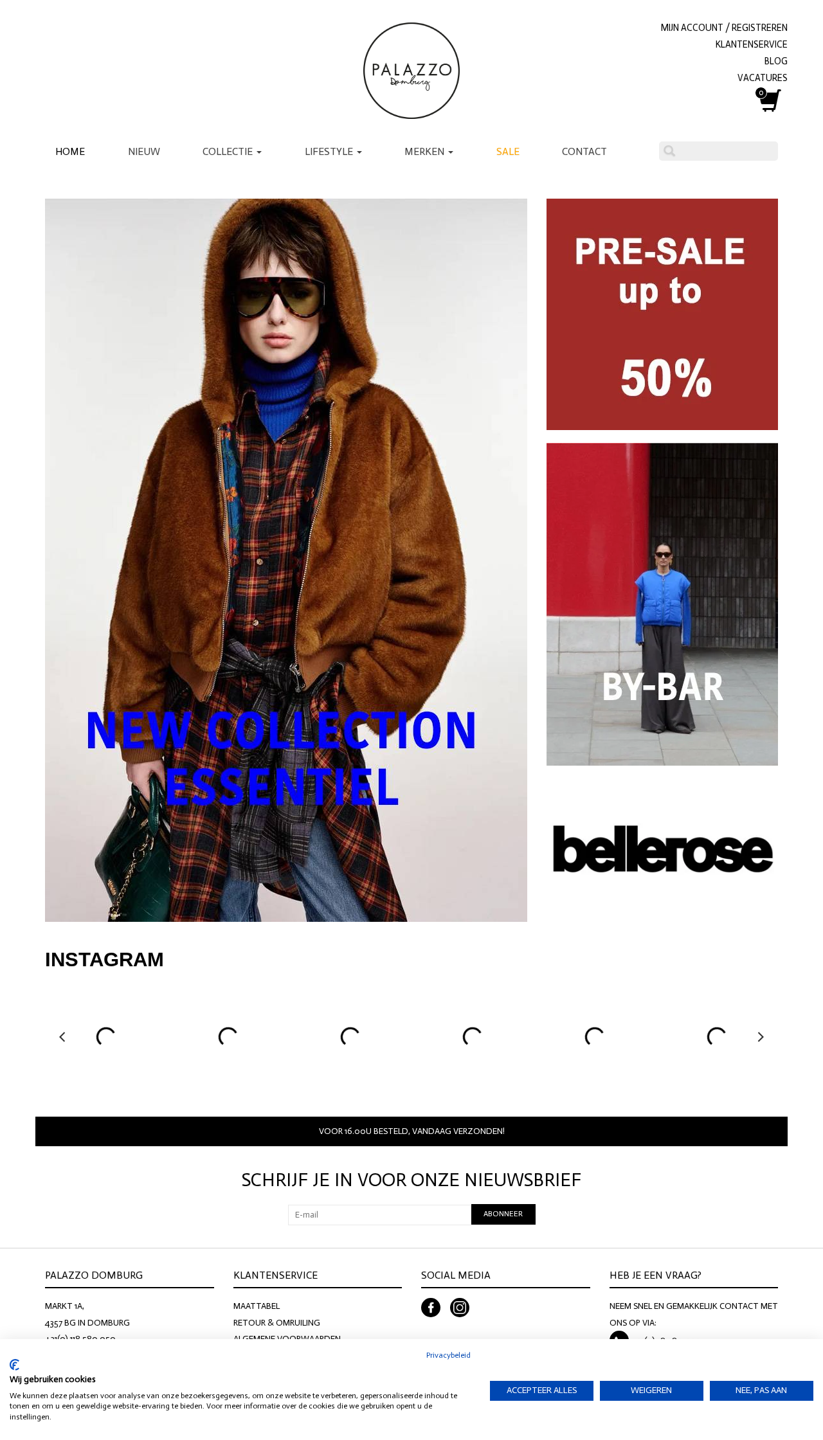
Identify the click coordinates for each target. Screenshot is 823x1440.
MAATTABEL (256, 1305)
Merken (425, 151)
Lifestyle (330, 151)
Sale (508, 151)
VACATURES (762, 78)
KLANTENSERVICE (752, 44)
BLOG (776, 61)
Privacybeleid (448, 1355)
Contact (584, 151)
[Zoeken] (669, 151)
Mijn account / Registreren (724, 27)
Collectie (229, 151)
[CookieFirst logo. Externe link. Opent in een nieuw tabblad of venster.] (14, 1365)
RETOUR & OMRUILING (276, 1322)
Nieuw (144, 151)
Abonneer (503, 1213)
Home (70, 151)
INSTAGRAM (104, 959)
